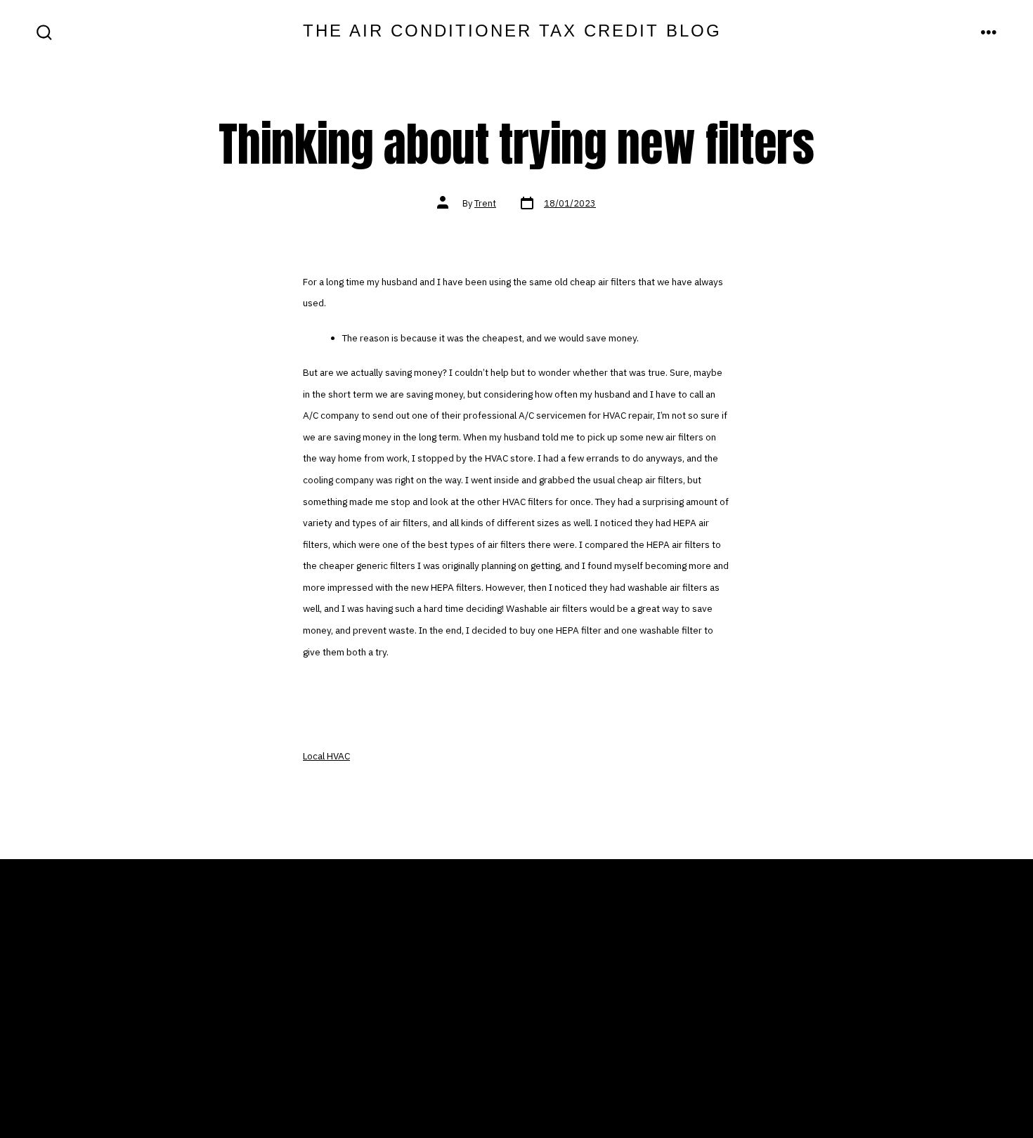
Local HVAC (326, 756)
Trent (485, 203)
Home (322, 992)
